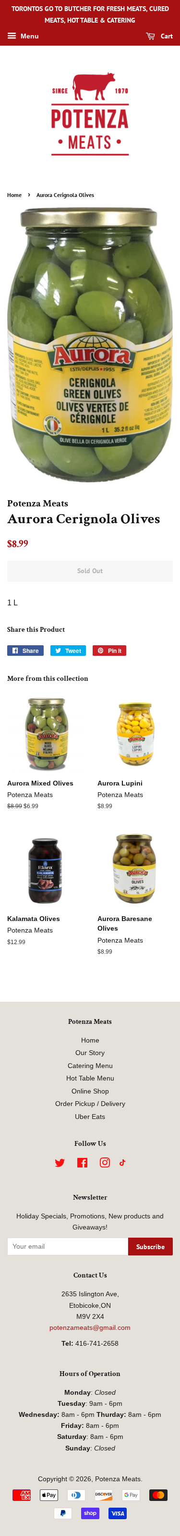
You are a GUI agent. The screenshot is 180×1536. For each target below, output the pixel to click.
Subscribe (150, 1246)
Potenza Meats (118, 1479)
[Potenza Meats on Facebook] (82, 1164)
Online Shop (90, 1091)
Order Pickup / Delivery (90, 1103)
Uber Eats (90, 1116)
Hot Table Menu (90, 1078)
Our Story (90, 1053)
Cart (166, 36)
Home (14, 194)
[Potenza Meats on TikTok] (122, 1163)
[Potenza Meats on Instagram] (104, 1164)
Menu (29, 36)
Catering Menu (90, 1065)
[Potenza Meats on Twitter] (60, 1164)
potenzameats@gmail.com (90, 1327)
